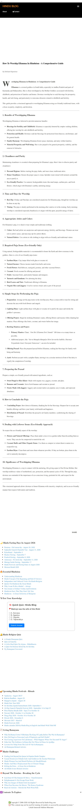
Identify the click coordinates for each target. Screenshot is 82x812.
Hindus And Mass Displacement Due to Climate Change (24, 763)
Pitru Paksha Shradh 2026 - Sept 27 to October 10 (21, 710)
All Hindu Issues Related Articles (16, 768)
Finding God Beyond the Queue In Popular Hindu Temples (24, 756)
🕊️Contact (15, 11)
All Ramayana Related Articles (15, 747)
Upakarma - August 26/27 (13, 695)
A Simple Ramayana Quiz (13, 639)
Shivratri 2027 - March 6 (13, 720)
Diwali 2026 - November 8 (13, 718)
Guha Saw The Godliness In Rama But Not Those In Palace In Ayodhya (29, 742)
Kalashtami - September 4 (13, 552)
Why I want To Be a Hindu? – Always (17, 586)
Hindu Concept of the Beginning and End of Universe (23, 579)
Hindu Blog (10, 6)
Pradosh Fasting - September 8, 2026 (17, 557)
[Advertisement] (41, 35)
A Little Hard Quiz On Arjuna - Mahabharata (20, 644)
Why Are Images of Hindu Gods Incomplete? (20, 782)
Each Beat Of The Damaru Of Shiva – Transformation (23, 777)
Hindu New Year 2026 (12, 703)
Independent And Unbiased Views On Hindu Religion (23, 581)
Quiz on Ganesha (10, 641)
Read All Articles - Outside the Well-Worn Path (21, 787)
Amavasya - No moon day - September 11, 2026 (21, 559)
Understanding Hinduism (13, 576)
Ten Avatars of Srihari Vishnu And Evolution (20, 588)
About (5, 11)
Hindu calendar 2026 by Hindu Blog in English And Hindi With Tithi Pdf (30, 725)
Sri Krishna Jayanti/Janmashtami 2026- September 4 (22, 705)
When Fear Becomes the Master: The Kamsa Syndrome (23, 785)
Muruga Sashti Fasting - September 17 (17, 562)
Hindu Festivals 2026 (11, 723)
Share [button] (74, 532)
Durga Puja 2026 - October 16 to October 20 (19, 715)
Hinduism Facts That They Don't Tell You (19, 591)
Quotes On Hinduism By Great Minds (17, 583)
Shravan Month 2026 (11, 567)
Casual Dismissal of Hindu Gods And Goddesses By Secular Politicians (29, 758)
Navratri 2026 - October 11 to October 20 (18, 713)
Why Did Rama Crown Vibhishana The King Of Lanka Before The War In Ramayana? (34, 734)
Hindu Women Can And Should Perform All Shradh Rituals (25, 761)
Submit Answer (17, 625)
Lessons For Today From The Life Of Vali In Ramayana (23, 744)
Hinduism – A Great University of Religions (20, 593)
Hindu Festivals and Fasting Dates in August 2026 (22, 564)
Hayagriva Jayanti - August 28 (14, 700)
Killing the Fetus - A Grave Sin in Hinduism (20, 766)
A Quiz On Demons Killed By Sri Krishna (19, 646)
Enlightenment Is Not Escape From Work (19, 780)
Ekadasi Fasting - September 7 (15, 554)
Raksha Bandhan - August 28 (14, 698)
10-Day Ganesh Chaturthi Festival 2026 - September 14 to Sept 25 (27, 708)
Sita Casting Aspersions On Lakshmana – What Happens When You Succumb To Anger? (35, 739)
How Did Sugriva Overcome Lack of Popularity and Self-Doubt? (27, 737)
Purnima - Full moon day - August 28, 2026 (19, 547)
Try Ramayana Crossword (13, 649)
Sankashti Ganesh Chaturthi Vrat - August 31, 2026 (22, 549)
